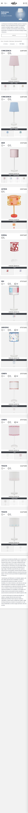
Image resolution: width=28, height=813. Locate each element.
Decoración (6, 41)
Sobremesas (11, 41)
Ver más (14, 35)
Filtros (22, 44)
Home (2, 41)
